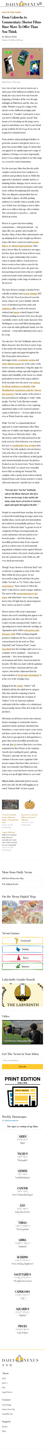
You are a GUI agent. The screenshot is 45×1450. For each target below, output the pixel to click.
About (5, 1373)
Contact (6, 1399)
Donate (5, 1427)
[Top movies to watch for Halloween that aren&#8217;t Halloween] (29, 804)
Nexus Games (10, 933)
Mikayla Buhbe (11, 37)
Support (6, 1421)
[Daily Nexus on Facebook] (3, 1365)
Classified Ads (7, 1414)
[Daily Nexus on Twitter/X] (7, 1365)
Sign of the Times (11, 12)
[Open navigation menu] (40, 3)
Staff (4, 1378)
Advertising (6, 1405)
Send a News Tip (8, 1409)
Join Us (4, 1383)
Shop (4, 1431)
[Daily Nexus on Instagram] (11, 1365)
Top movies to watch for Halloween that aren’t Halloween (29, 817)
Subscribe (22, 1066)
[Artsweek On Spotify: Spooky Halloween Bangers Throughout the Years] (10, 804)
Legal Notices (7, 1392)
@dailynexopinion (11, 1120)
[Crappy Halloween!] (11, 841)
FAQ (3, 1387)
